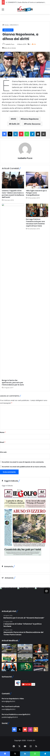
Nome (3, 432)
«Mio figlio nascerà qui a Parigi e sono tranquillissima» (36, 192)
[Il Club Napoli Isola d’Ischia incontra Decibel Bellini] (40, 657)
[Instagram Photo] (8, 596)
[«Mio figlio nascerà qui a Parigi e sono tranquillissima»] (37, 180)
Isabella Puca (9, 44)
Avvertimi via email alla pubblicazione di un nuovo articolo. (24, 467)
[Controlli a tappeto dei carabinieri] (40, 667)
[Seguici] (46, 591)
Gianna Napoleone (30, 119)
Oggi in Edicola (7, 486)
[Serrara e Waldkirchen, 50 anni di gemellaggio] (25, 667)
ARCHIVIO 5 (14, 25)
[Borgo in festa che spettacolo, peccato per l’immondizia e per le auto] (13, 291)
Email (2, 442)
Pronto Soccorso (32, 124)
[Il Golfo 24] (25, 9)
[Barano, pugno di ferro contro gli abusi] (25, 648)
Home (6, 25)
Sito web (3, 452)
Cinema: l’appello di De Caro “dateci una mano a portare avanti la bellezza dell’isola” (13, 193)
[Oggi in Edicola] (25, 557)
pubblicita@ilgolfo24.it (10, 717)
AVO (14, 119)
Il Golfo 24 (14, 124)
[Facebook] (4, 134)
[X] (10, 134)
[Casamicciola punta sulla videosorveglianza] (25, 657)
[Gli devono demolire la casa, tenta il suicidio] (9, 648)
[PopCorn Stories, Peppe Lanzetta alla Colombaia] (9, 667)
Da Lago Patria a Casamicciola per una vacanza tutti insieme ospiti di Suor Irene (35, 222)
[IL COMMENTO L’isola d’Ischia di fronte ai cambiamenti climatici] (40, 648)
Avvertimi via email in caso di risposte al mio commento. (23, 462)
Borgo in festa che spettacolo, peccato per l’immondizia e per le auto (13, 382)
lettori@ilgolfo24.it (8, 701)
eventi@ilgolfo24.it (8, 709)
